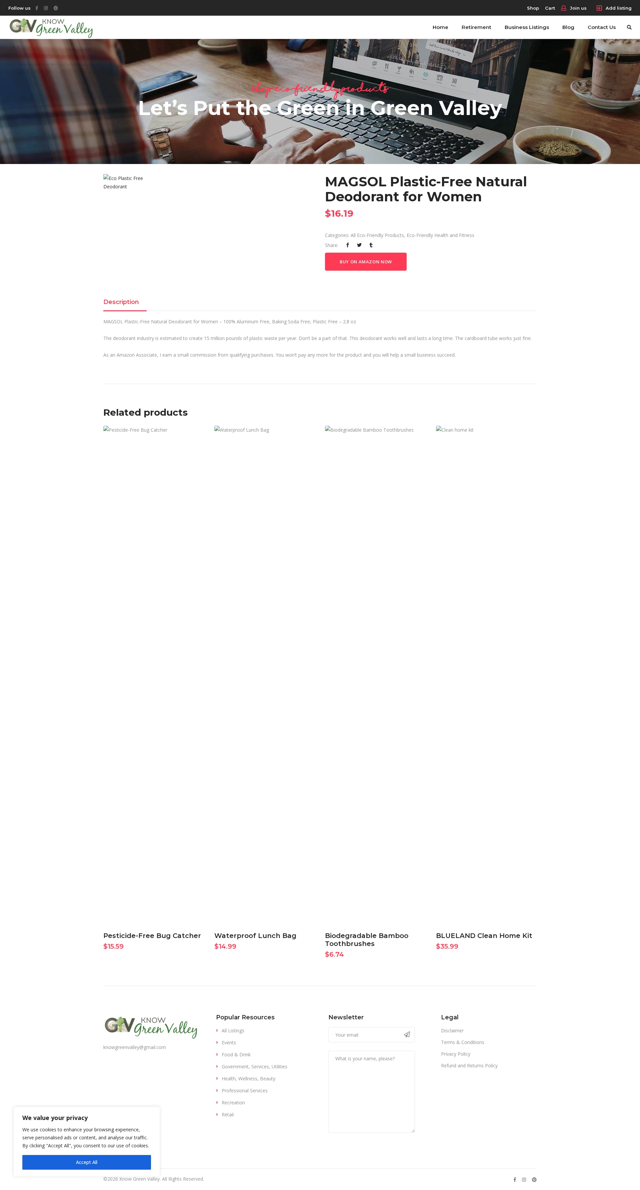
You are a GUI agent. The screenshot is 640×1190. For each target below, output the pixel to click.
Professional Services (245, 1090)
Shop (533, 8)
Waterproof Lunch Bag (255, 936)
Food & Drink (236, 1054)
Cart (550, 8)
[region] (86, 1142)
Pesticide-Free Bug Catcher (152, 936)
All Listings (233, 1030)
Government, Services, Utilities (254, 1066)
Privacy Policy (455, 1054)
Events (229, 1042)
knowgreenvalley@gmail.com (134, 1047)
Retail (228, 1114)
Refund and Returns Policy (469, 1065)
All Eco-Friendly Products (377, 235)
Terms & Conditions (462, 1042)
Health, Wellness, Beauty (248, 1078)
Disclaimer (452, 1030)
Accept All (86, 1162)
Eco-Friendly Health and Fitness (440, 235)
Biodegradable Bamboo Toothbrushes (366, 940)
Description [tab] (121, 302)
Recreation (233, 1102)
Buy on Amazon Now (366, 262)
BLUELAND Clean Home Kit (484, 936)
